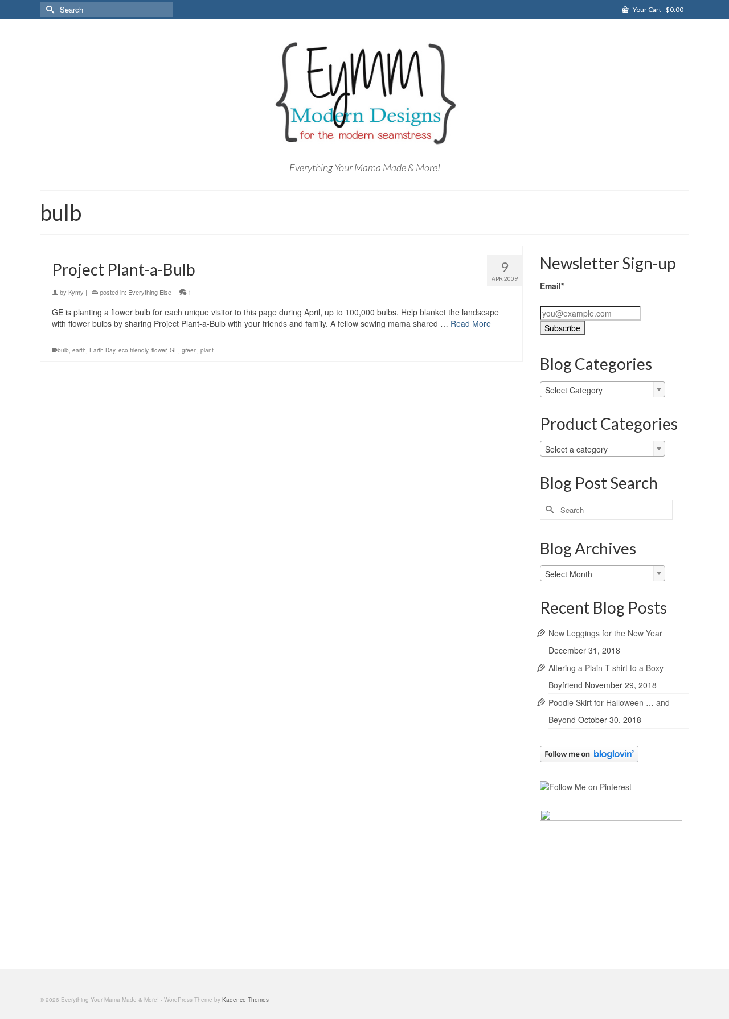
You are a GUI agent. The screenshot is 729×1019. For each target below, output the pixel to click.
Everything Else (149, 292)
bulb (63, 350)
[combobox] (602, 389)
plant (207, 350)
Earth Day (102, 350)
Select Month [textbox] (568, 574)
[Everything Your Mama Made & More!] (364, 93)
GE (174, 350)
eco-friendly (133, 350)
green (189, 350)
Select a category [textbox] (576, 449)
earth (79, 350)
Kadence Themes (245, 1000)
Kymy (76, 292)
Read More (470, 323)
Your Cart (657, 9)
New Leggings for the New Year (605, 633)
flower (158, 350)
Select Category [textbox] (574, 390)
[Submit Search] (48, 9)
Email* (552, 285)
